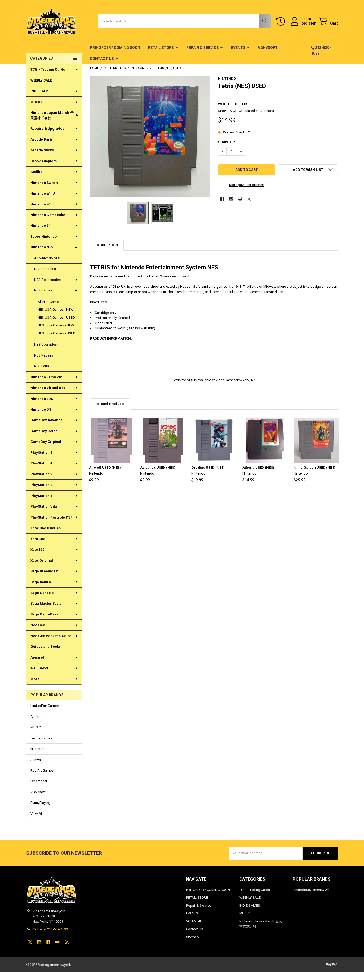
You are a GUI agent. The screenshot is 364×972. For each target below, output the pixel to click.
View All (36, 814)
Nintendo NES (41, 247)
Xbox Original (41, 560)
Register (308, 23)
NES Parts (41, 366)
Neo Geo (37, 625)
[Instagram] (39, 942)
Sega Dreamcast (44, 571)
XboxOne (37, 539)
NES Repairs (43, 355)
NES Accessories (47, 280)
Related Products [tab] (109, 404)
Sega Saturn (40, 582)
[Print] (240, 199)
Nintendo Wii (41, 204)
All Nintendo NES (47, 258)
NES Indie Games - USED (56, 333)
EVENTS (238, 48)
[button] (308, 169)
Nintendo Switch (44, 183)
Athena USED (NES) (258, 467)
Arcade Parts (41, 139)
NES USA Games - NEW (56, 309)
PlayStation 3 (41, 474)
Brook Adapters (43, 161)
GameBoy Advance (46, 420)
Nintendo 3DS (41, 399)
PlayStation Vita (43, 506)
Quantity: (227, 142)
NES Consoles (45, 269)
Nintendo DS (40, 409)
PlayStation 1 (41, 496)
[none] (150, 136)
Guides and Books (45, 647)
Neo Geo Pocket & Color (50, 636)
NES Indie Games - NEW (56, 325)
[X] (249, 199)
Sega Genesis (42, 593)
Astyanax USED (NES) (157, 467)
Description (106, 245)
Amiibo (36, 172)
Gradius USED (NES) (208, 467)
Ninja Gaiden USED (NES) (314, 467)
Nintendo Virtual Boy (47, 388)
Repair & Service (202, 48)
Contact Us (102, 58)
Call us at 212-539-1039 (50, 929)
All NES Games (49, 302)
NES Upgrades (45, 344)
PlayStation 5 (41, 453)
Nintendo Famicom (46, 377)
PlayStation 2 (41, 485)
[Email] (231, 199)
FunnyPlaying (40, 803)
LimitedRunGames (44, 706)
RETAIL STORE (161, 48)
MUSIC (36, 102)
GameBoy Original (45, 442)
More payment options (246, 185)
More (34, 679)
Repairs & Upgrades (47, 129)
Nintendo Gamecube (47, 215)
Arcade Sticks (42, 150)
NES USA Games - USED (56, 317)
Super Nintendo (43, 236)
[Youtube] (57, 942)
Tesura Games (41, 738)
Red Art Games (42, 770)
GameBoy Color (43, 431)
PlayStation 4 (41, 463)
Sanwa (35, 760)
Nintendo (37, 749)
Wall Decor (39, 668)
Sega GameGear (44, 614)
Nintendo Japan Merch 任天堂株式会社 (52, 115)
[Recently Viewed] (282, 21)
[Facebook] (222, 199)
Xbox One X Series (45, 528)
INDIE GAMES (41, 91)
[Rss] (67, 942)
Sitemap (192, 937)
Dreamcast (38, 781)
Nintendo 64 (40, 226)
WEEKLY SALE (41, 80)
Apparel (37, 657)
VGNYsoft (268, 48)
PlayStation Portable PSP (51, 517)
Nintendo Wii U (42, 193)
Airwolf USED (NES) (105, 467)
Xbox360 (37, 550)
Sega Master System (47, 603)
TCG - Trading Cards (47, 69)
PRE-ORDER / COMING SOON (115, 48)
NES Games (43, 290)
